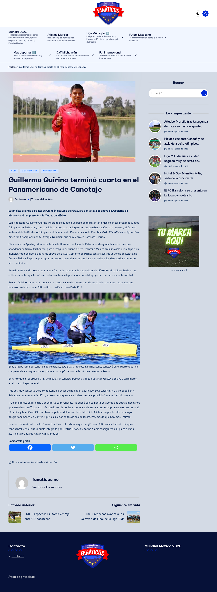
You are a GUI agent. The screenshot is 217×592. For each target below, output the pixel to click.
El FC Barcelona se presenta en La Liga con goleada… (185, 193)
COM (13, 171)
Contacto (18, 556)
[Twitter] (73, 447)
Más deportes (50, 171)
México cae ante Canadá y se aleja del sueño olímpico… (184, 142)
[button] (47, 487)
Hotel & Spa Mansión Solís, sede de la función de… (183, 176)
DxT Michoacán (29, 171)
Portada (12, 67)
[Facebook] (30, 447)
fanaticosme (45, 479)
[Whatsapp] (116, 447)
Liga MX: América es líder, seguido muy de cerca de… (182, 159)
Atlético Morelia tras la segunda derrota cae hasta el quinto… (186, 125)
